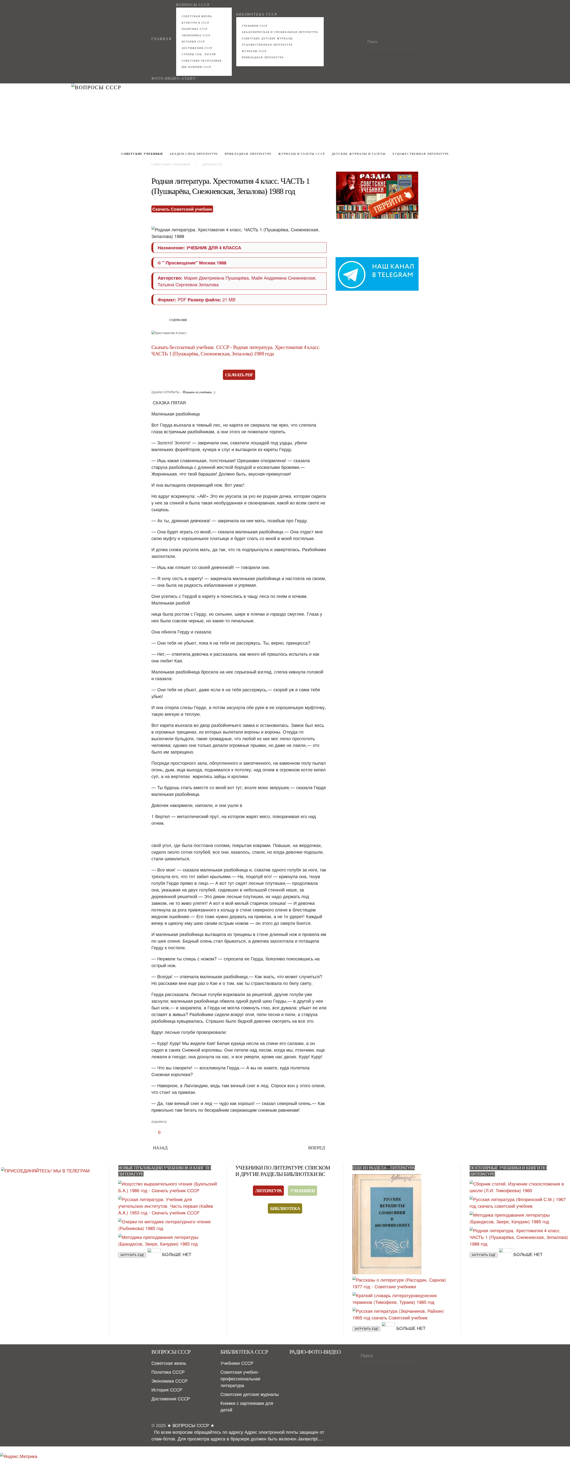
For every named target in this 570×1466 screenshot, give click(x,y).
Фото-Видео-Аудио (173, 78)
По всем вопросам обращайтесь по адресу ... (237, 1435)
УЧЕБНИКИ (302, 1190)
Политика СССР (195, 29)
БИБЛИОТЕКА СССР (256, 14)
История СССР (193, 41)
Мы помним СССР (196, 67)
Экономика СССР (196, 35)
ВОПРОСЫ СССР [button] (193, 5)
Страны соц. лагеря (199, 54)
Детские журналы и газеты (359, 153)
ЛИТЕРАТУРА (268, 1190)
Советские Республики (202, 60)
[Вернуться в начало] (285, 115)
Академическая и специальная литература (280, 32)
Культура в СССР (195, 22)
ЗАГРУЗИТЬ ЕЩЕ (132, 1255)
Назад (160, 1147)
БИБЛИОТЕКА (285, 1208)
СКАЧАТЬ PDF (239, 374)
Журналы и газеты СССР (301, 153)
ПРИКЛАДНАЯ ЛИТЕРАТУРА (263, 57)
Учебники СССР (254, 25)
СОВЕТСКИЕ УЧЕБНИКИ (142, 153)
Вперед (316, 1147)
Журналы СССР (254, 51)
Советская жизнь (197, 16)
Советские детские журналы (267, 38)
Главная (161, 39)
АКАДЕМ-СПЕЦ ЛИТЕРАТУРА (193, 153)
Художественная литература (267, 44)
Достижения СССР (197, 48)
